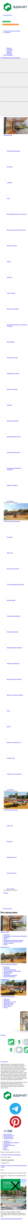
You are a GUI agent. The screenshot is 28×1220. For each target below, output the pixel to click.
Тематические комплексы (10, 975)
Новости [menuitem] (6, 1146)
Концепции (7, 973)
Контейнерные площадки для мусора (13, 940)
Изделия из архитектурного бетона (13, 941)
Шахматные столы (9, 1003)
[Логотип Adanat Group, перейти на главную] (14, 1096)
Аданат (4, 1162)
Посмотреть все (5, 947)
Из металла (7, 1000)
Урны (5, 938)
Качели (6, 944)
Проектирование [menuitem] (8, 1137)
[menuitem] (12, 31)
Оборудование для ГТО (10, 1001)
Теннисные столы (8, 1004)
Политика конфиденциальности (14, 1218)
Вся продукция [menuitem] (8, 1134)
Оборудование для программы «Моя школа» (15, 936)
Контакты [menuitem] (6, 1149)
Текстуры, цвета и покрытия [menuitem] (11, 1142)
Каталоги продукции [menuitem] (9, 1145)
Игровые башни (8, 972)
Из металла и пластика (10, 969)
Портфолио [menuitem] (7, 1141)
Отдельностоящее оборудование (12, 971)
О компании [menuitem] (7, 1144)
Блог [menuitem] (5, 1148)
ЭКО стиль (7, 968)
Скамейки (6, 937)
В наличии (6, 934)
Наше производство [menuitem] (9, 1135)
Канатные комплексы (9, 976)
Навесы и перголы (9, 943)
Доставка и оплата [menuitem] (9, 1138)
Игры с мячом (7, 1006)
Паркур (6, 1007)
